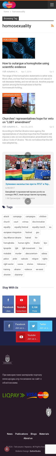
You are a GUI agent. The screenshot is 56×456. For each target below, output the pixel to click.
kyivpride (7, 248)
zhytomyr (19, 275)
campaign (17, 216)
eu (50, 227)
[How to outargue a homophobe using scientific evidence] (18, 48)
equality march (38, 227)
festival (29, 232)
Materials (44, 434)
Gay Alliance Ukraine (12, 238)
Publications (10, 40)
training (7, 269)
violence (28, 269)
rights (44, 259)
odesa (44, 253)
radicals (24, 259)
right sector (9, 264)
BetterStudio (35, 451)
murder (18, 253)
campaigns (30, 216)
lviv (40, 248)
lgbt (16, 248)
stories (30, 264)
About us (28, 438)
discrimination (38, 222)
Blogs (34, 434)
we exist (39, 269)
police (6, 259)
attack (6, 216)
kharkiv (37, 243)
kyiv (45, 243)
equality (7, 227)
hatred (28, 238)
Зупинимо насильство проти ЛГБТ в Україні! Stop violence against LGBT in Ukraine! (28, 184)
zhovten (7, 275)
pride (15, 259)
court (16, 222)
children (42, 216)
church (7, 222)
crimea (25, 222)
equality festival (21, 227)
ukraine (17, 269)
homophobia (9, 243)
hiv (36, 238)
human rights (24, 243)
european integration (12, 232)
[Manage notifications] (6, 449)
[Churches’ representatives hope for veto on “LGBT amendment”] (18, 103)
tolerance (41, 264)
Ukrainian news (11, 95)
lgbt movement (28, 248)
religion (35, 259)
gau (37, 232)
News (10, 434)
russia (20, 264)
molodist (7, 253)
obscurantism (31, 253)
